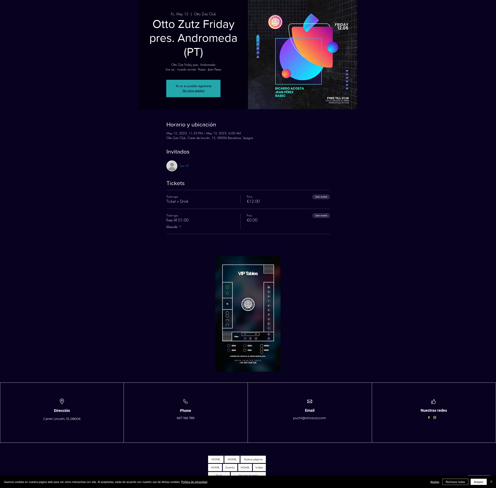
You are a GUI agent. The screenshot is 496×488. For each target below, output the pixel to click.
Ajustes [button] (434, 482)
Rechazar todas (455, 482)
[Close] (491, 482)
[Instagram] (434, 417)
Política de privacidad (194, 482)
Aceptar (478, 482)
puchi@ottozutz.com (309, 418)
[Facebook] (428, 417)
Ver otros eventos (193, 91)
